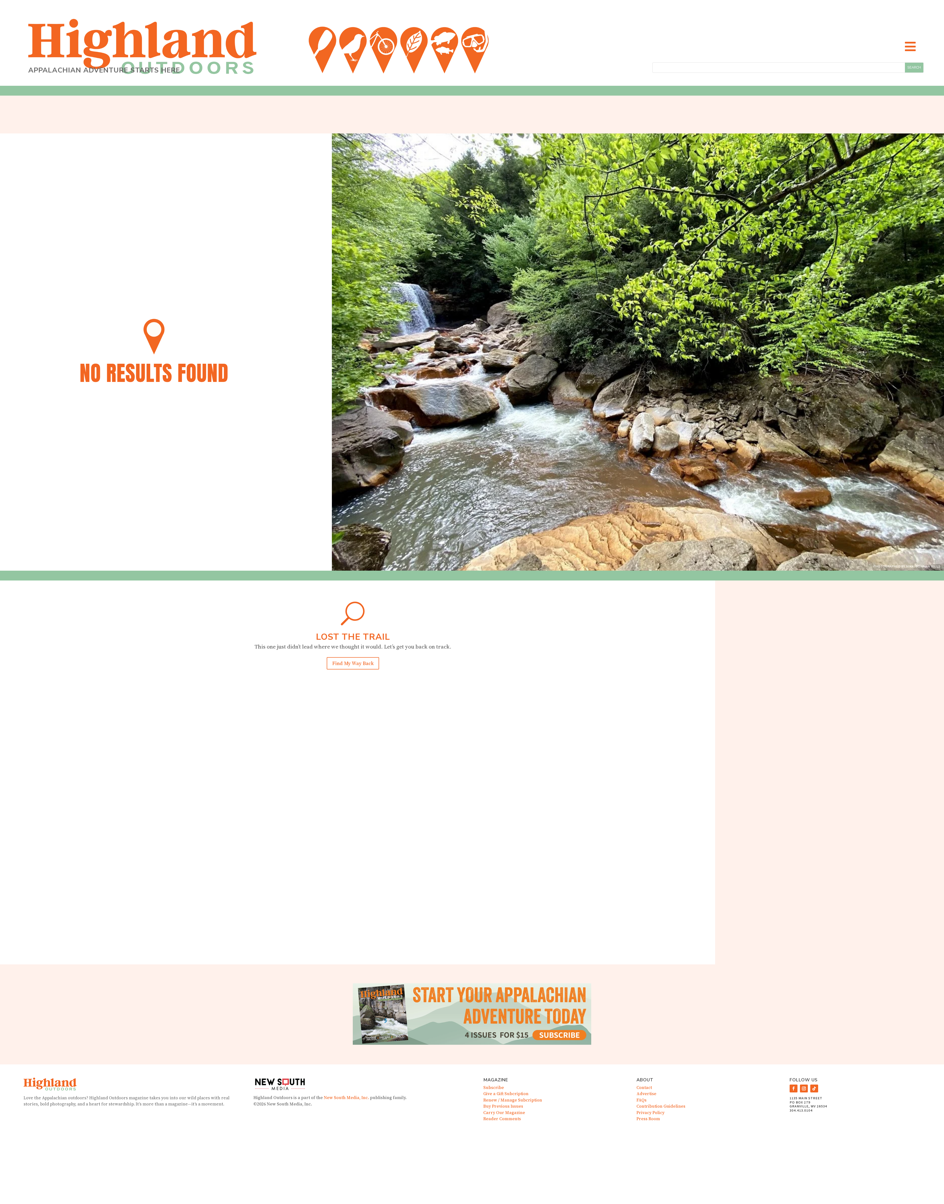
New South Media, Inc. (346, 1098)
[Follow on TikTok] (814, 1088)
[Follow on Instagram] (804, 1088)
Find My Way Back (353, 663)
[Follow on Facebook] (793, 1088)
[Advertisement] (829, 665)
